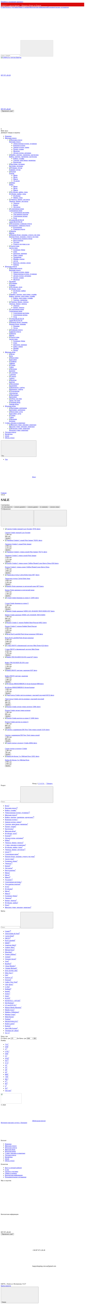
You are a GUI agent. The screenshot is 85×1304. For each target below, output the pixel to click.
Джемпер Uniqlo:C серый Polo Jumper (18, 544)
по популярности (7, 507)
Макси (15, 179)
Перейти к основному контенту (12, 2)
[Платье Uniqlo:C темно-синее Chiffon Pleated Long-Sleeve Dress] (44, 563)
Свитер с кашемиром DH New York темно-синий (22, 735)
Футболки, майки (19, 291)
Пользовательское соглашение (58, 7)
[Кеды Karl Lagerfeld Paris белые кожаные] (44, 634)
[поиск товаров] (36, 48)
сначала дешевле (20, 507)
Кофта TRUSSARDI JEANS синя (16, 662)
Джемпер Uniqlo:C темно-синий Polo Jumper (20, 555)
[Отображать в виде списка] (50, 518)
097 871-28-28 (6, 75)
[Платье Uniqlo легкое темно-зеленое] (44, 707)
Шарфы (16, 348)
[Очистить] (36, 794)
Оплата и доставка (11, 7)
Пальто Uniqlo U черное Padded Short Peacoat (21, 626)
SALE (7, 436)
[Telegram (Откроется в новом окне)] (47, 23)
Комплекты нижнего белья (22, 238)
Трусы (15, 328)
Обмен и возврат (24, 7)
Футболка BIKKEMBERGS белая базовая (19, 687)
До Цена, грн (21, 1038)
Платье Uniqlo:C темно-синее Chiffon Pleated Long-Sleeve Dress (27, 567)
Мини (15, 175)
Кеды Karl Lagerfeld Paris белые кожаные (19, 638)
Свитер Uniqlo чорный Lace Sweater (17, 532)
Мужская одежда (11, 266)
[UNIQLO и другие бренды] (11, 1103)
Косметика (9, 434)
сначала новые (54, 507)
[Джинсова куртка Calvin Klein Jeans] (44, 575)
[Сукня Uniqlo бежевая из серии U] (44, 598)
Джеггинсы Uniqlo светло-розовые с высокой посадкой (24, 699)
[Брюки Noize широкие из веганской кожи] (44, 586)
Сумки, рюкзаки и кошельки (15, 423)
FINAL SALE (10, 438)
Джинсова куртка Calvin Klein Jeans (17, 578)
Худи (15, 218)
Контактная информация (38, 7)
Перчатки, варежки (20, 253)
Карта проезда (6, 1286)
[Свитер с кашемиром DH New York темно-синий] (44, 730)
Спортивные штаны (20, 216)
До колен (16, 181)
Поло (15, 292)
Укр (6, 459)
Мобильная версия (39, 1121)
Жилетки (16, 151)
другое (15, 261)
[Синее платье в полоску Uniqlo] (44, 743)
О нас (3, 7)
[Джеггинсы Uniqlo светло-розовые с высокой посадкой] (44, 695)
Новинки (8, 136)
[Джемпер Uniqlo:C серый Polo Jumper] (44, 540)
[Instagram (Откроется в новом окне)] (16, 23)
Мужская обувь (10, 406)
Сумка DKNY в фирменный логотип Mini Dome (22, 649)
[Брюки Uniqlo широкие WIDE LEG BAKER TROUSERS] (44, 611)
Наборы (16, 264)
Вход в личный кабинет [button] (13, 1168)
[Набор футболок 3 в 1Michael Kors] (44, 756)
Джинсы (16, 203)
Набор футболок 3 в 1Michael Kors (17, 760)
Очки (15, 251)
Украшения (17, 257)
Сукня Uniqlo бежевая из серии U (17, 603)
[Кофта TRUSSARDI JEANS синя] (44, 657)
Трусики (16, 242)
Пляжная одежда (19, 229)
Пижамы (16, 326)
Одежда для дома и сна (21, 244)
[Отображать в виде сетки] (17, 518)
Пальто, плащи (18, 149)
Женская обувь (10, 352)
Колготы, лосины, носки (22, 263)
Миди (15, 177)
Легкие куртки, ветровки (22, 153)
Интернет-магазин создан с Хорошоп (14, 1123)
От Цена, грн (5, 1038)
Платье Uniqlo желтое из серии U (17, 722)
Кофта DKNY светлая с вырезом (16, 676)
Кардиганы (17, 162)
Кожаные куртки (19, 145)
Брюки (15, 205)
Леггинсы (16, 207)
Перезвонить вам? (7, 111)
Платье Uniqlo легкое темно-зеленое (17, 710)
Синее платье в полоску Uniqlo (16, 748)
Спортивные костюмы (21, 212)
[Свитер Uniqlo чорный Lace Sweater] (44, 529)
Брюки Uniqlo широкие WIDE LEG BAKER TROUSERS (25, 615)
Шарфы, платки (18, 259)
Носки (15, 350)
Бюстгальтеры (18, 240)
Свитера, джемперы (20, 300)
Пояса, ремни (18, 255)
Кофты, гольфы (18, 158)
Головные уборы (19, 250)
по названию (44, 507)
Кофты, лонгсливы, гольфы (23, 298)
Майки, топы (18, 197)
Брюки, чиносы (18, 307)
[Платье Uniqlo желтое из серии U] (44, 718)
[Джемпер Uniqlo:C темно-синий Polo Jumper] (44, 552)
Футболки (16, 196)
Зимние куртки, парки (21, 147)
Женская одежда (10, 138)
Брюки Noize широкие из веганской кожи (19, 590)
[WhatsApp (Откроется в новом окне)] (16, 39)
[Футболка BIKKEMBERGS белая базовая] (44, 684)
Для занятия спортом (20, 214)
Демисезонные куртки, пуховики (25, 143)
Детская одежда (10, 432)
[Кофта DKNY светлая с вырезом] (44, 670)
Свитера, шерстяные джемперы (24, 160)
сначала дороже (33, 507)
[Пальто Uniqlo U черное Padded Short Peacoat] (44, 623)
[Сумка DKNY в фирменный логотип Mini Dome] (44, 646)
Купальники (17, 227)
